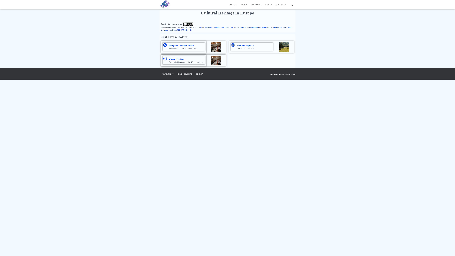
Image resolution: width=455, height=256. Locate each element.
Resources (256, 5)
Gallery (268, 5)
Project (233, 5)
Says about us (281, 5)
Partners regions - (245, 45)
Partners (244, 5)
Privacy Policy (167, 74)
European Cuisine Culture (181, 45)
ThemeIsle (291, 74)
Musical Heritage (177, 59)
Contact (199, 74)
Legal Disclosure (184, 74)
